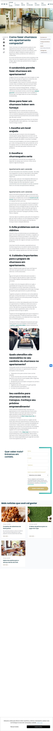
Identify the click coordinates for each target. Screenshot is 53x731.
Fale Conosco (43, 4)
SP (2, 4)
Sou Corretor (37, 4)
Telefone (30, 465)
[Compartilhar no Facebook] (3, 45)
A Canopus (17, 4)
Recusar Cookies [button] (15, 726)
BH (4, 4)
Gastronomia (44, 52)
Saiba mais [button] (39, 722)
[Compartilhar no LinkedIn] (3, 42)
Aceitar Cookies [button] (38, 726)
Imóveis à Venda (11, 4)
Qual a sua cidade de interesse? (37, 472)
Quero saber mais (38, 488)
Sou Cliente (23, 4)
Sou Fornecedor (30, 4)
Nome (29, 451)
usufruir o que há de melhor (18, 325)
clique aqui (25, 432)
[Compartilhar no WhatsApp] (3, 39)
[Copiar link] (3, 52)
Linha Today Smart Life (27, 416)
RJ (6, 4)
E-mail (29, 458)
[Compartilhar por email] (3, 49)
